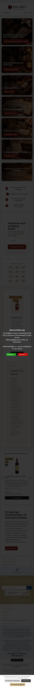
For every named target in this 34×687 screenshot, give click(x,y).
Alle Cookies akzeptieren (17, 684)
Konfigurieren (26, 680)
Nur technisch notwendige (12, 680)
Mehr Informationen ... (23, 677)
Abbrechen (22, 354)
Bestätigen (10, 354)
